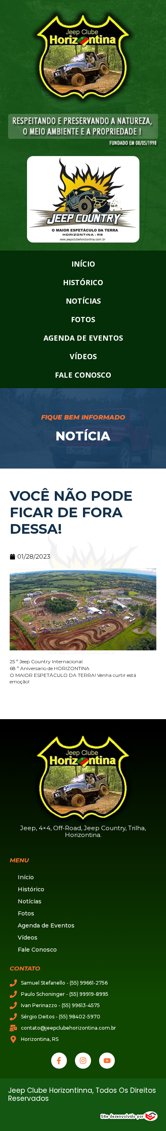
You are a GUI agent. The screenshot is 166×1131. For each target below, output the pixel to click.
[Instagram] (83, 1061)
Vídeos (83, 356)
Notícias (83, 301)
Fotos (83, 319)
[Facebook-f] (59, 1061)
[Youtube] (107, 1061)
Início (83, 264)
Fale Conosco (83, 375)
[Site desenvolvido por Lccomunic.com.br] (129, 1119)
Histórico (83, 282)
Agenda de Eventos (83, 338)
